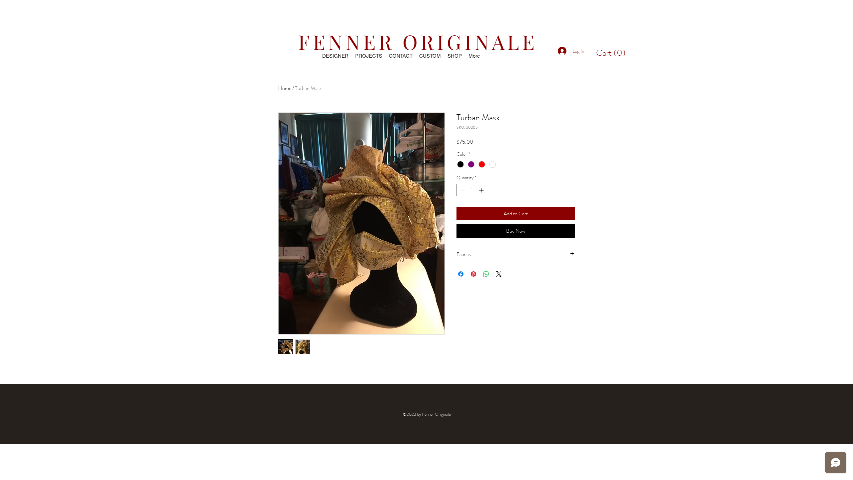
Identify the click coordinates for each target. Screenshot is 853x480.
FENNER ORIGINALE (417, 41)
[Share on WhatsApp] (486, 274)
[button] (610, 53)
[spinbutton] (472, 190)
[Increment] (482, 190)
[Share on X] (499, 274)
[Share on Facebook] (461, 274)
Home (284, 88)
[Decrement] (461, 190)
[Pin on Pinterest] (473, 274)
